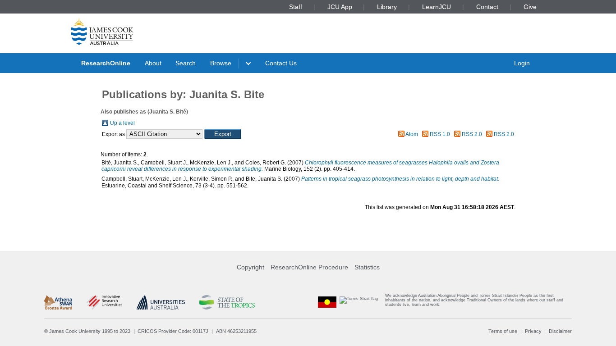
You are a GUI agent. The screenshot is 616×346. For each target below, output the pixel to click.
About (153, 63)
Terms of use (502, 331)
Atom (411, 134)
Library (387, 6)
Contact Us (281, 63)
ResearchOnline (105, 63)
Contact (487, 6)
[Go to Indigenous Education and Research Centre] (327, 302)
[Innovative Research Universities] (104, 302)
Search (185, 63)
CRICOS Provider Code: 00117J (173, 331)
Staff (295, 6)
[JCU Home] (102, 31)
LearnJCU (436, 6)
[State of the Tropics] (226, 302)
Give (530, 6)
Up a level (122, 123)
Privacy (533, 331)
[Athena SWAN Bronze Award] (58, 302)
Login (522, 63)
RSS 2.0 (472, 134)
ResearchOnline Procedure (309, 267)
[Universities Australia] (161, 302)
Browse (220, 63)
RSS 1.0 (440, 134)
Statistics (367, 267)
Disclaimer (560, 331)
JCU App (339, 6)
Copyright (250, 267)
